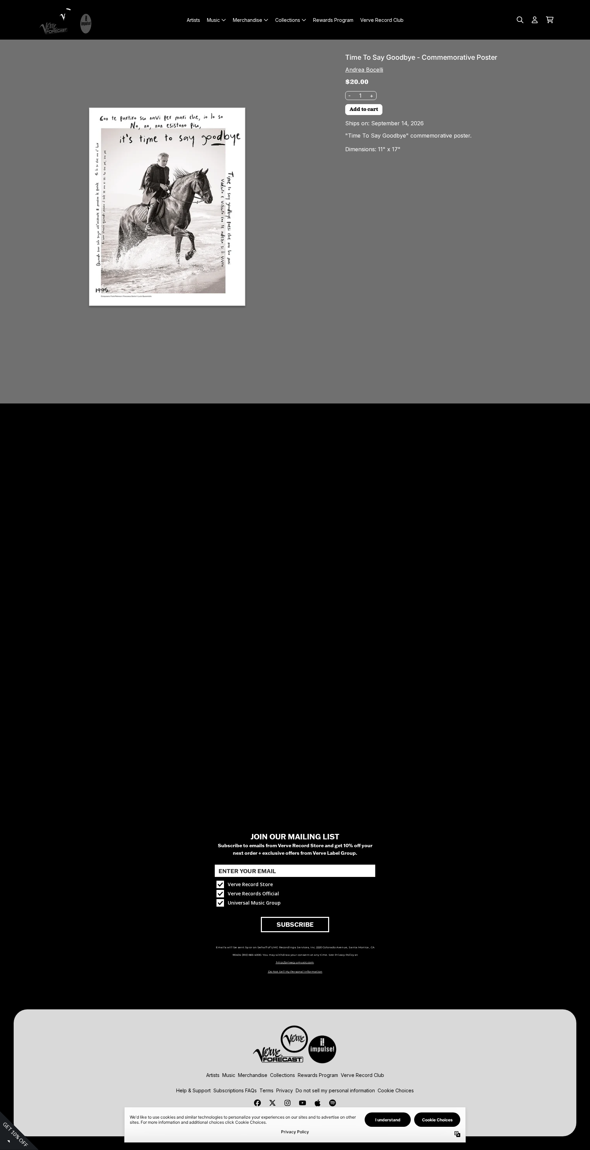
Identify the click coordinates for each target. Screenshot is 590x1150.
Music (228, 1075)
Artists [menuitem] (193, 20)
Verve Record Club (362, 1075)
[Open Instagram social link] (287, 1102)
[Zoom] (167, 207)
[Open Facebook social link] (257, 1102)
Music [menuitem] (213, 20)
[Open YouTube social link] (302, 1102)
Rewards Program (318, 1075)
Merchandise (252, 1075)
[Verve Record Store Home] (67, 20)
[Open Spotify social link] (332, 1102)
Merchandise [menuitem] (247, 20)
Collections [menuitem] (287, 20)
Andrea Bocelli (364, 69)
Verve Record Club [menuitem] (382, 20)
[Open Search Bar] (519, 20)
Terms (266, 1090)
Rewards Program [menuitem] (333, 20)
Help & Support (193, 1090)
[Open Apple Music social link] (317, 1102)
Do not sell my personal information (335, 1090)
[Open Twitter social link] (272, 1102)
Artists (213, 1075)
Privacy (284, 1090)
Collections (282, 1075)
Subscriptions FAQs (235, 1090)
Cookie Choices (396, 1090)
